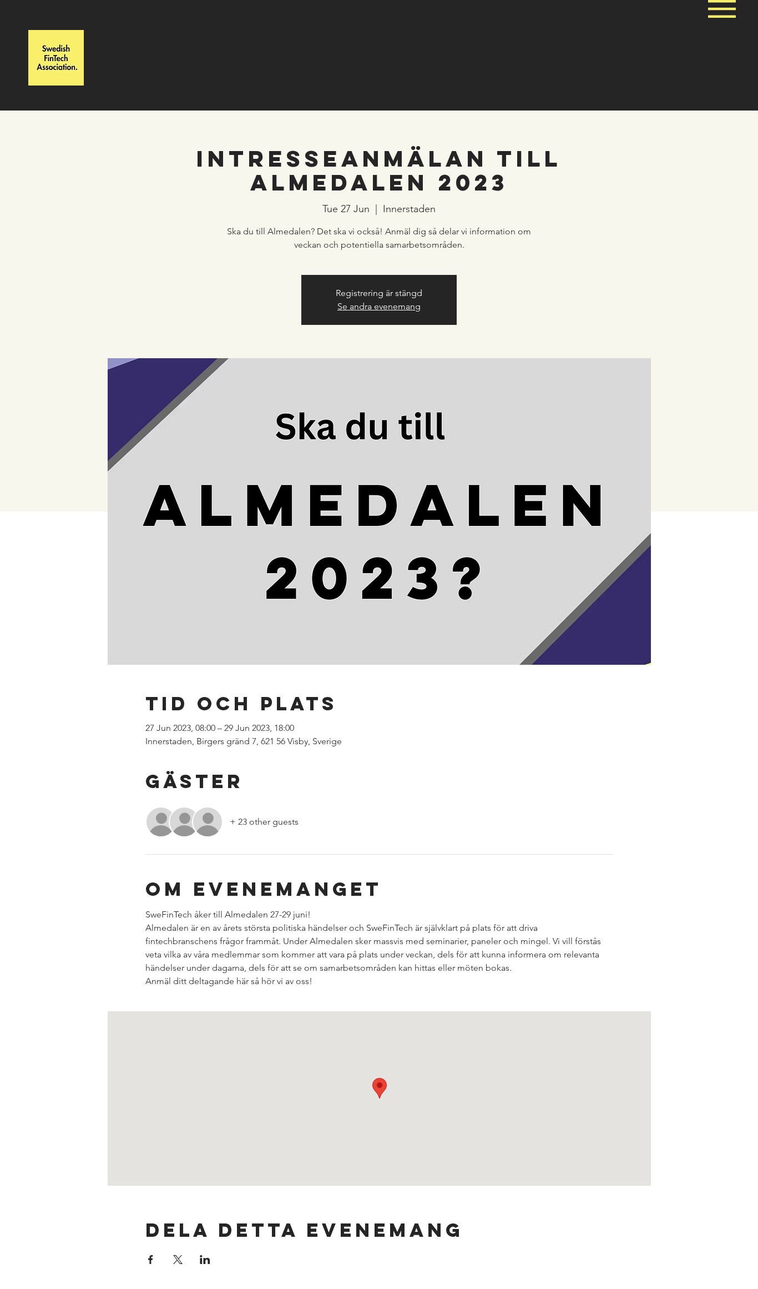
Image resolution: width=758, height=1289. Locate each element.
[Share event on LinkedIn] (205, 1259)
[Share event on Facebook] (150, 1259)
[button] (722, 9)
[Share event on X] (178, 1259)
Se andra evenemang (379, 306)
